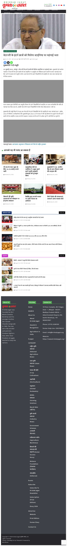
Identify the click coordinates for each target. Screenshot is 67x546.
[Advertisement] (33, 91)
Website (33, 514)
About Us (20, 10)
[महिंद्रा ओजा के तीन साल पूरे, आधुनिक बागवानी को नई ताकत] (7, 219)
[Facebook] (5, 62)
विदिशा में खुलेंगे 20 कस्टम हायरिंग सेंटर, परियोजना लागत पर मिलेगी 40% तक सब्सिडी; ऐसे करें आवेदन (37, 227)
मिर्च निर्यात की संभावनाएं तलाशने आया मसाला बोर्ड (55, 197)
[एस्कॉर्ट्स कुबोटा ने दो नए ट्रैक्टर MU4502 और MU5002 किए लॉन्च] (7, 237)
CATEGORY (38, 10)
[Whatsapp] (11, 62)
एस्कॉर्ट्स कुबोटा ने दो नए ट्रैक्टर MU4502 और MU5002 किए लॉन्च (30, 236)
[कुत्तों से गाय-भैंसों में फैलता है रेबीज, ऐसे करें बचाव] (7, 270)
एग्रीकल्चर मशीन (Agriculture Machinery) (34, 440)
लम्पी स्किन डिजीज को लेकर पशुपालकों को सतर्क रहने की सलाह (29, 277)
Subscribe (55, 10)
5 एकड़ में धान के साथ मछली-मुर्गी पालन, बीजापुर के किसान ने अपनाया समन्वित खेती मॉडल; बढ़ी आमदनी (37, 286)
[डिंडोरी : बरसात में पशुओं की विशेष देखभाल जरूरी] (7, 262)
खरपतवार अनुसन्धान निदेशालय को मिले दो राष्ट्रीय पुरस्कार (29, 144)
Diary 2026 (34, 506)
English (46, 4)
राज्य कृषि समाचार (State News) (10, 51)
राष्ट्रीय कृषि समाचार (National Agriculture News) (34, 351)
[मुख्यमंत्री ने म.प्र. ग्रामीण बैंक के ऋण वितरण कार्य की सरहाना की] (55, 155)
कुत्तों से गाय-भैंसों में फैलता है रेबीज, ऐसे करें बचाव (26, 269)
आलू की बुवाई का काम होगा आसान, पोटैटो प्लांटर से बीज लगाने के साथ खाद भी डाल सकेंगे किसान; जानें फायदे (38, 245)
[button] (24, 10)
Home (5, 10)
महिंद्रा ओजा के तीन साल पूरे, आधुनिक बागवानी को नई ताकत (29, 217)
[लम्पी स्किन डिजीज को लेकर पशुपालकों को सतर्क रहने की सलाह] (7, 279)
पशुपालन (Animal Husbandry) (34, 389)
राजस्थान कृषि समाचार (24, 59)
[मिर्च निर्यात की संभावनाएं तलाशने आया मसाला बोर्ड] (55, 185)
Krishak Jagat (34, 59)
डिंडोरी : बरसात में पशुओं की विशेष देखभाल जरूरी (26, 260)
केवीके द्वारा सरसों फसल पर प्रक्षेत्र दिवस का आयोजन (33, 198)
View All (62, 212)
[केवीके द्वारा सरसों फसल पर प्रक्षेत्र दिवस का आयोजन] (33, 185)
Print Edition (34, 518)
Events (47, 10)
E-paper (29, 10)
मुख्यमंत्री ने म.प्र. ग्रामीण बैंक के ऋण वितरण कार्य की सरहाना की (55, 169)
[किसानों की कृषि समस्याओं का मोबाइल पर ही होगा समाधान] (11, 185)
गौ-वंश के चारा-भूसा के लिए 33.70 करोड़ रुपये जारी (11, 169)
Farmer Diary (34, 522)
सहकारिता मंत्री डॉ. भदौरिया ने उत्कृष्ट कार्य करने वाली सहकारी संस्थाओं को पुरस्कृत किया (32, 171)
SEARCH (12, 10)
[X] (8, 62)
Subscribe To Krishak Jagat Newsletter (34, 491)
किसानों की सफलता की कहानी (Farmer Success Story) (35, 452)
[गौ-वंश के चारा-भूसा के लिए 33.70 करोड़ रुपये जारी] (11, 155)
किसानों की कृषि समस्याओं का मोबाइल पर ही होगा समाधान (11, 198)
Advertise (7, 13)
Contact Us (18, 13)
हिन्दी (50, 4)
